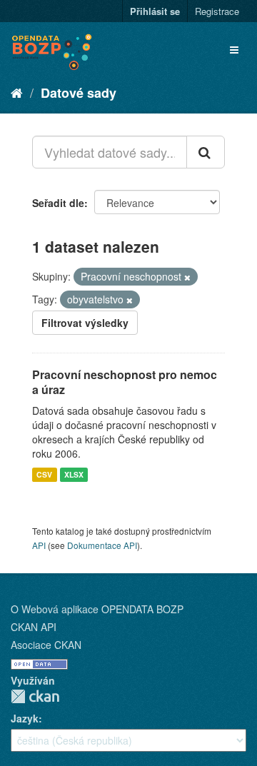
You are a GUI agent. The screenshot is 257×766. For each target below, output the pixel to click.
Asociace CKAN (46, 645)
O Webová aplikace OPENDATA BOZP (97, 609)
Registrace (217, 11)
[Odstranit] (187, 277)
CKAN (35, 696)
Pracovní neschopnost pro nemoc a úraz (124, 382)
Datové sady (78, 93)
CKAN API (33, 627)
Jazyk (25, 718)
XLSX (74, 474)
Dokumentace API (102, 545)
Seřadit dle (58, 203)
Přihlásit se (155, 11)
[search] (205, 152)
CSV (44, 474)
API (39, 545)
